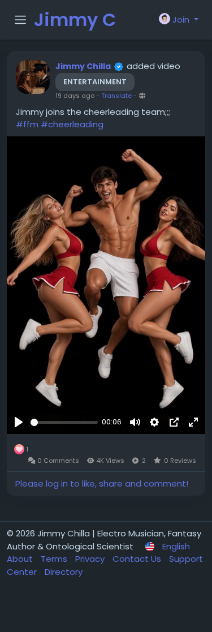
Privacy (91, 559)
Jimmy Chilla (83, 66)
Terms (55, 559)
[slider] (64, 422)
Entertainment (95, 81)
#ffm (27, 124)
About (21, 559)
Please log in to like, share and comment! (101, 483)
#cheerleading (72, 124)
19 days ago (74, 95)
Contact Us (138, 559)
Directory (64, 572)
